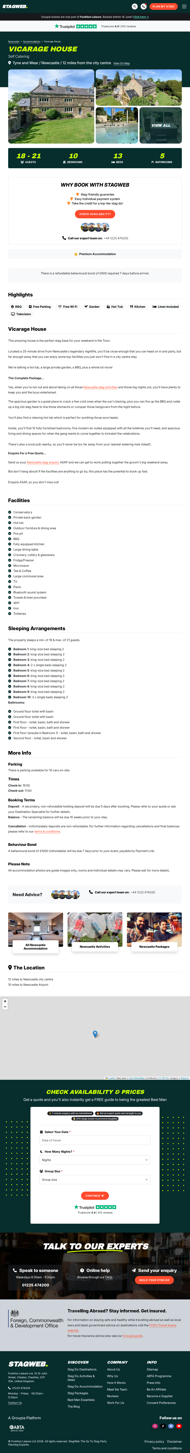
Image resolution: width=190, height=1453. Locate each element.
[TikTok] (163, 1426)
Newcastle (13, 41)
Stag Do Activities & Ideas (81, 1378)
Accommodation (31, 41)
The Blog (74, 1406)
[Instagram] (155, 1426)
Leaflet (111, 1078)
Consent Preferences (161, 1403)
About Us (113, 1369)
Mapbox (185, 1078)
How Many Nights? (60, 1151)
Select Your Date (58, 1132)
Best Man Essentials (81, 1400)
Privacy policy (154, 1441)
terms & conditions (47, 831)
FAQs (108, 1277)
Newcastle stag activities (100, 387)
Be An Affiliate (156, 1389)
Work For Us (115, 1403)
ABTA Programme (159, 1376)
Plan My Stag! (164, 6)
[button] (144, 6)
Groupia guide (132, 1336)
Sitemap (152, 1369)
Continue (93, 1195)
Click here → (141, 16)
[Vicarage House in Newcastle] (51, 106)
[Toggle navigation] (184, 6)
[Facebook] (171, 1426)
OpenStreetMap (137, 1078)
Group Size (54, 1171)
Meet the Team (117, 1389)
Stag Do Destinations (82, 1369)
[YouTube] (179, 1426)
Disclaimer (174, 1441)
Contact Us (15, 1402)
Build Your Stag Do (154, 1280)
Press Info (153, 1383)
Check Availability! (95, 214)
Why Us (112, 1376)
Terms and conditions (167, 1448)
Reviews (113, 1396)
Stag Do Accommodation (85, 1386)
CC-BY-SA (163, 1078)
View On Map (121, 63)
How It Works (116, 1383)
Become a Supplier (160, 1396)
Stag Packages (78, 1393)
